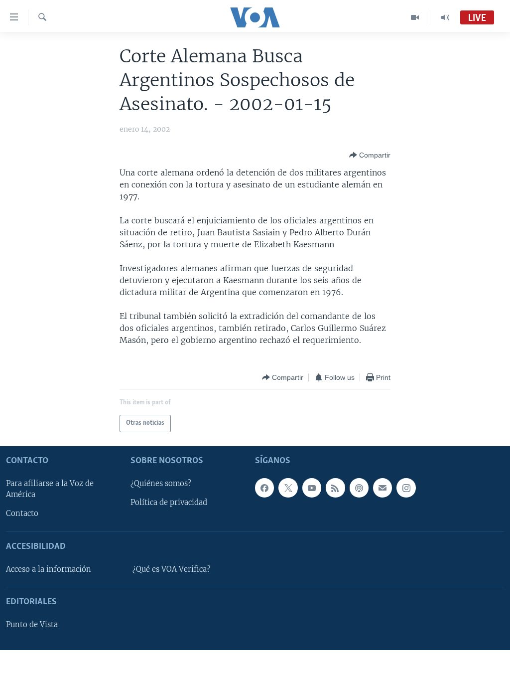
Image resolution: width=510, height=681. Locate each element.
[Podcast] (359, 487)
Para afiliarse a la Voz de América (50, 489)
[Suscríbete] (382, 487)
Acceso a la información (48, 569)
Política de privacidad (168, 502)
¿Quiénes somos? (160, 483)
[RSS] (335, 487)
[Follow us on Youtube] (311, 487)
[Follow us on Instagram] (405, 487)
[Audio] (445, 17)
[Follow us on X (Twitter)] (287, 487)
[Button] (369, 155)
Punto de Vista (32, 624)
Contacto (22, 513)
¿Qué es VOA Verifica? (171, 569)
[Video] (415, 17)
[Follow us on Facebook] (264, 487)
